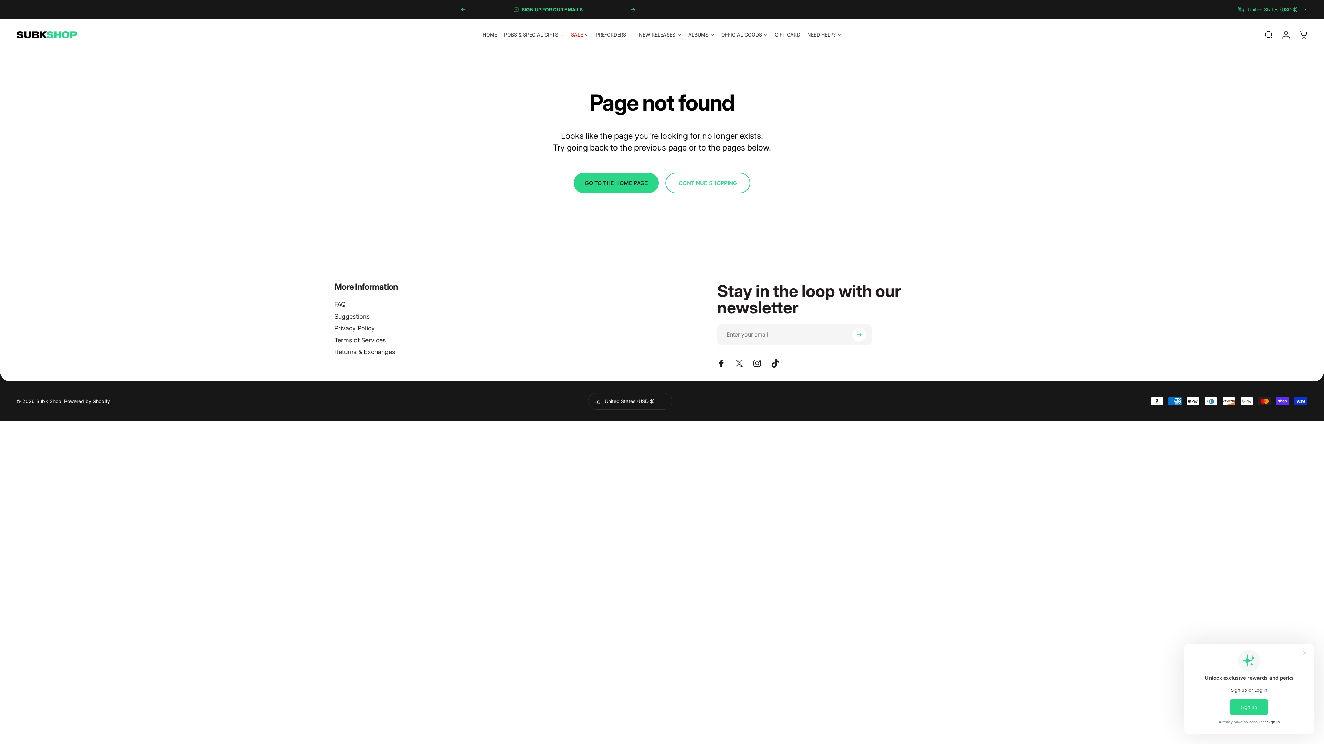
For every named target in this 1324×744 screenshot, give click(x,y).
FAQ (340, 304)
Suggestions (352, 316)
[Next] (633, 9)
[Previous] (463, 9)
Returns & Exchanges (364, 351)
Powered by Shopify (87, 401)
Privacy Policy (354, 328)
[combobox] (1272, 9)
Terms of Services (360, 340)
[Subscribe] (859, 335)
